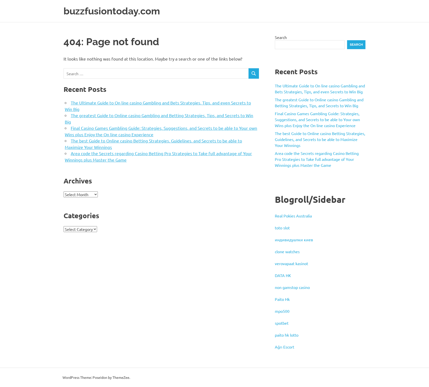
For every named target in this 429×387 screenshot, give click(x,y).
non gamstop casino (292, 287)
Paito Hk (282, 299)
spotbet (281, 322)
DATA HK (283, 275)
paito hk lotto (286, 334)
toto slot (282, 227)
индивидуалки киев (294, 239)
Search (281, 37)
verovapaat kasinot (291, 263)
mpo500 (282, 311)
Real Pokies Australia (293, 215)
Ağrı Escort (284, 346)
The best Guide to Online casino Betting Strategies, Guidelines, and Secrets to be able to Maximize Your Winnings (320, 139)
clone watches (287, 251)
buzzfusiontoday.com (112, 11)
